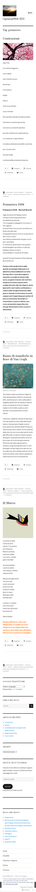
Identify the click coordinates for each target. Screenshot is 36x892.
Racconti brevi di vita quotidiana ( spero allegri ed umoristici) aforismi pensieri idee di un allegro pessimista (18, 823)
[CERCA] (31, 706)
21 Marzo (9, 503)
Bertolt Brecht (23, 343)
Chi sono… (6, 870)
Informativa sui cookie (11, 884)
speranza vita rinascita (20, 493)
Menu (30, 13)
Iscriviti (7, 786)
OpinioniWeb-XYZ (14, 19)
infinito (13, 669)
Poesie (10, 194)
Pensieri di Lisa (10, 828)
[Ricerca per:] (16, 706)
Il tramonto (9, 722)
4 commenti (8, 495)
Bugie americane (11, 733)
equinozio (26, 667)
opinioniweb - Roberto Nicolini (14, 192)
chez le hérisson (11, 836)
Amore (21, 667)
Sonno (7, 725)
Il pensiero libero (11, 831)
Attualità (10, 343)
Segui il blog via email (15, 763)
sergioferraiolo (10, 842)
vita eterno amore (25, 194)
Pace (17, 669)
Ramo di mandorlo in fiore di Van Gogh (18, 357)
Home (5, 851)
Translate (18, 689)
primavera (16, 194)
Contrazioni (11, 38)
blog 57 (7, 839)
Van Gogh (30, 493)
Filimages (8, 834)
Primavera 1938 (13, 204)
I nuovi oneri (9, 736)
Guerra (9, 669)
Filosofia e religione (13, 491)
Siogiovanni (9, 817)
